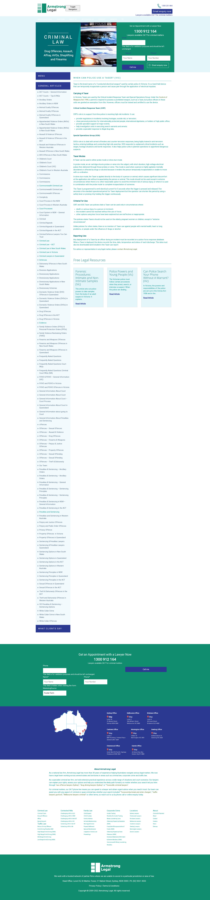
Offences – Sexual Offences (50, 428)
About (155, 811)
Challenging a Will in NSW (68, 816)
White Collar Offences (48, 621)
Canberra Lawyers (135, 824)
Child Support (87, 813)
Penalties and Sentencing (49, 512)
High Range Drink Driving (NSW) (47, 831)
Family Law (88, 811)
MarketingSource (50, 688)
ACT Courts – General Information (53, 92)
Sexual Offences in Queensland (51, 584)
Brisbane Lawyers (135, 818)
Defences (43, 260)
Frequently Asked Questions (50, 356)
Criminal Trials (42, 813)
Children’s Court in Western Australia (53, 170)
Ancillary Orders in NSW (48, 104)
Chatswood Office (113, 746)
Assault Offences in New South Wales (54, 151)
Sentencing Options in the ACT (51, 562)
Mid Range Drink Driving (44, 837)
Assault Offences (42, 816)
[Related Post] (88, 287)
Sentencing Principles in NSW (50, 572)
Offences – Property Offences (51, 450)
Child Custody (88, 816)
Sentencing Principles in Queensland (53, 576)
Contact (101, 19)
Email (124, 38)
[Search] (122, 19)
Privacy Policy (95, 886)
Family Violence (88, 818)
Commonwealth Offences (49, 193)
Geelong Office (156, 729)
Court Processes (45, 209)
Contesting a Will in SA (67, 826)
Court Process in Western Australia (53, 205)
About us (73, 19)
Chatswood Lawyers (135, 816)
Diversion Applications (48, 270)
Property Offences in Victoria (51, 534)
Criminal (42, 219)
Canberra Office (112, 729)
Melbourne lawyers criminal (74, 795)
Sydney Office (112, 713)
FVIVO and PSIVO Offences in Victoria (54, 387)
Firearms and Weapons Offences (52, 340)
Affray (39, 818)
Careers (113, 19)
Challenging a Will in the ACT (69, 818)
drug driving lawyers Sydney (91, 785)
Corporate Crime (113, 811)
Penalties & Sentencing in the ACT (52, 508)
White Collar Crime (46, 611)
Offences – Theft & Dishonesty (51, 462)
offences (43, 425)
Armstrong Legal (45, 19)
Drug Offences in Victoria (49, 319)
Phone (154, 53)
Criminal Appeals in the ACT (50, 230)
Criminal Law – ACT (47, 245)
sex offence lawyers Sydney (67, 785)
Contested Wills (67, 811)
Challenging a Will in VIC (67, 821)
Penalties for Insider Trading (115, 816)
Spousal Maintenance (90, 829)
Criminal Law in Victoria (48, 252)
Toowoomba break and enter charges (136, 792)
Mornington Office (137, 729)
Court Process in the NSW (49, 201)
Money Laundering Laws (114, 818)
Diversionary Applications (49, 274)
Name (128, 53)
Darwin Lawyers (134, 831)
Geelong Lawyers (135, 826)
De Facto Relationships (90, 821)
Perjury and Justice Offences (51, 522)
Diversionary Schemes (48, 288)
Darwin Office (136, 746)
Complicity (43, 197)
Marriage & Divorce (89, 824)
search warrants (111, 126)
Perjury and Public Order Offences (53, 526)
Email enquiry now (159, 65)
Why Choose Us (88, 19)
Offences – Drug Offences (50, 436)
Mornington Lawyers (135, 829)
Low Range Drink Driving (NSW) (46, 839)
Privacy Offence (45, 530)
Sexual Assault (42, 821)
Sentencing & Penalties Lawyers (52, 541)
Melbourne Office (133, 713)
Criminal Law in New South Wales (52, 248)
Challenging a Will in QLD (68, 813)
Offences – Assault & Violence (51, 432)
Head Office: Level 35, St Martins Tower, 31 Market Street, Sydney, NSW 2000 (95, 881)
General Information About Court (52, 391)
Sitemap (155, 826)
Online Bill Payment (158, 813)
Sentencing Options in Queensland (52, 558)
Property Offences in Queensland (52, 538)
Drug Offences (45, 311)
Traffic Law (42, 824)
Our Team (61, 19)
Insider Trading (111, 813)
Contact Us (168, 1)
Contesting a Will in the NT (68, 824)
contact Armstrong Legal (127, 249)
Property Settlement (89, 826)
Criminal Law (44, 241)
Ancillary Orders (45, 100)
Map (110, 717)
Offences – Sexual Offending (51, 454)
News (154, 824)
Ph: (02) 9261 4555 (138, 881)
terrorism (132, 119)
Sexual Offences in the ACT (50, 588)
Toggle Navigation (73, 8)
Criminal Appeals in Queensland (51, 227)
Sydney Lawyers (134, 813)
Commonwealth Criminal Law (50, 186)
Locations (134, 811)
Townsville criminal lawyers (117, 785)
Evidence (42, 323)
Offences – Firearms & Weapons (52, 440)
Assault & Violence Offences (50, 134)
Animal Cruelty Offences (49, 107)
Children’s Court (45, 159)
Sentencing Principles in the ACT (52, 580)
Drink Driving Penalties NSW (45, 829)
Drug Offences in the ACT (49, 315)
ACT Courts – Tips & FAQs (49, 96)
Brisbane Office (152, 713)
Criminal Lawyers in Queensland (51, 256)
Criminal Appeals (45, 223)
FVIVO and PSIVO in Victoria (50, 383)
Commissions (45, 174)
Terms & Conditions (111, 886)
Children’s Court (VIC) (47, 167)
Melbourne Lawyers (135, 821)
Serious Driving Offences (44, 826)
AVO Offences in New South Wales (53, 155)
